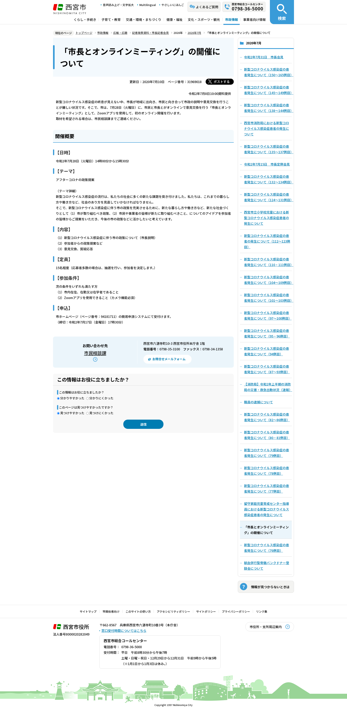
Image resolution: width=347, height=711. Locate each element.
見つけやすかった (72, 413)
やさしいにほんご (172, 5)
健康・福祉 (174, 19)
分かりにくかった (101, 398)
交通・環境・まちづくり (143, 19)
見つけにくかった (101, 413)
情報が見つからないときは (270, 586)
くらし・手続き (85, 19)
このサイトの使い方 (138, 611)
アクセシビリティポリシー (173, 611)
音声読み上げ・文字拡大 (118, 5)
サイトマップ (88, 611)
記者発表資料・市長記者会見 (150, 33)
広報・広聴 (120, 33)
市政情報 (231, 19)
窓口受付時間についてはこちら (123, 630)
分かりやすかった (72, 398)
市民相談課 (95, 353)
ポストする (222, 81)
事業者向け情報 (254, 19)
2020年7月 (194, 33)
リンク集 (261, 611)
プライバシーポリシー (236, 611)
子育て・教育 (111, 19)
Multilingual (147, 5)
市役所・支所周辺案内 (266, 626)
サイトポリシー (206, 611)
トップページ (84, 33)
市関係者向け (111, 611)
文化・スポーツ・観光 (204, 19)
